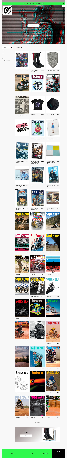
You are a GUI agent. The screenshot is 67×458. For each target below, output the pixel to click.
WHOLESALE (4, 62)
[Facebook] (59, 452)
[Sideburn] (7, 10)
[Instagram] (57, 452)
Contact (44, 451)
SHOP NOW (33, 25)
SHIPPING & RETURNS (6, 60)
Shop (26, 435)
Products (4, 47)
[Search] (3, 50)
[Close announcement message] (63, 3)
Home (3, 53)
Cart (3, 58)
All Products (37, 422)
